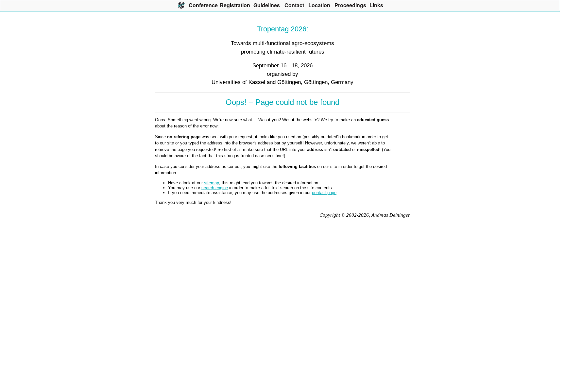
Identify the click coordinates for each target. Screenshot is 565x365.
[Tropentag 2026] (181, 4)
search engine (214, 187)
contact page (324, 192)
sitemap (211, 182)
